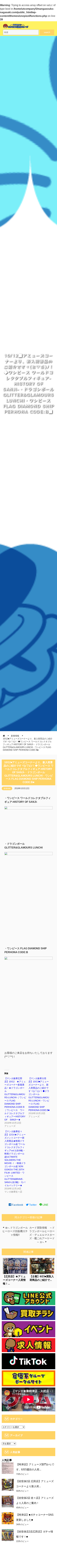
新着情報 (7, 788)
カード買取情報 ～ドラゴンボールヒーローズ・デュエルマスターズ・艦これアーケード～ (42, 1234)
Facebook (17, 1204)
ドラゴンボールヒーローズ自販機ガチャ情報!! (15, 1231)
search (47, 32)
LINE (45, 1204)
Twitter (32, 1204)
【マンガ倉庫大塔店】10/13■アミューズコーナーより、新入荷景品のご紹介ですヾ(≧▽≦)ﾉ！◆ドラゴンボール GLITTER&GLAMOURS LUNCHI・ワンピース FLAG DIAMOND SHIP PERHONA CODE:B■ (38, 1094)
